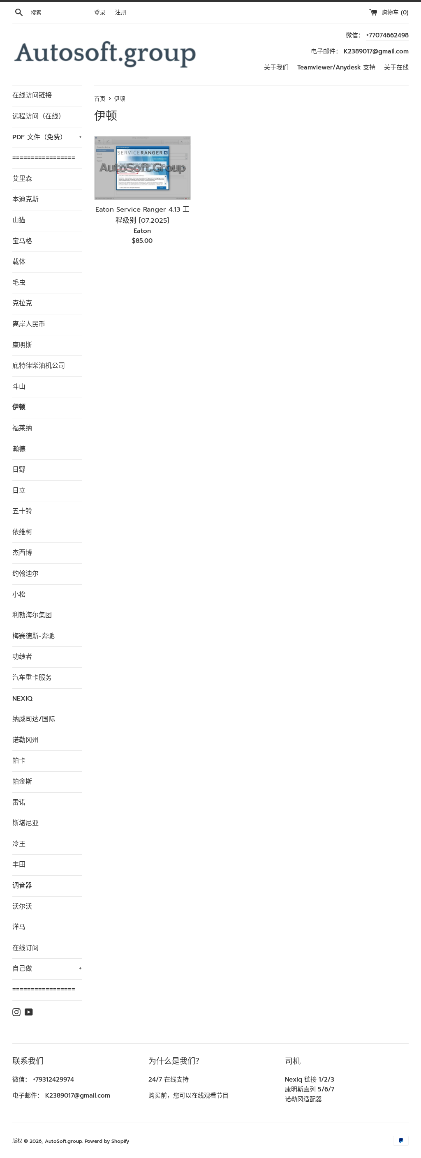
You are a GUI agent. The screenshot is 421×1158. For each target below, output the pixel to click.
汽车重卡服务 (32, 678)
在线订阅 (25, 948)
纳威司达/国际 (33, 719)
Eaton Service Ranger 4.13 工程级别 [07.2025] (142, 214)
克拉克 (22, 303)
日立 (18, 491)
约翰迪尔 (25, 574)
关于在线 (396, 67)
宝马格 (22, 241)
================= (43, 158)
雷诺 (18, 802)
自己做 (47, 968)
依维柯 (22, 532)
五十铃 (22, 511)
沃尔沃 (22, 906)
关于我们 (276, 67)
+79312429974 (53, 1079)
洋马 (18, 927)
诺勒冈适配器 (303, 1099)
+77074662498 (387, 35)
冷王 (18, 844)
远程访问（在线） (38, 116)
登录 (100, 12)
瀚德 (18, 449)
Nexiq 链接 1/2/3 (309, 1079)
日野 (18, 470)
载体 (18, 262)
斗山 (18, 387)
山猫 (18, 220)
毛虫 (18, 283)
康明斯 (22, 345)
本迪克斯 (25, 199)
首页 (100, 99)
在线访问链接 (32, 95)
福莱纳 (22, 428)
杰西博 (22, 553)
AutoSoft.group (63, 1141)
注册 (121, 12)
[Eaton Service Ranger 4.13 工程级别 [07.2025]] (142, 168)
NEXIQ (22, 699)
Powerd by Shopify (107, 1141)
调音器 (22, 885)
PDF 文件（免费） (47, 137)
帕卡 (18, 761)
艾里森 (22, 179)
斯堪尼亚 (25, 823)
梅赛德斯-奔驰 (33, 636)
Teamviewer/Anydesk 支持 (336, 67)
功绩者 (22, 657)
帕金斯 (22, 782)
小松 (18, 595)
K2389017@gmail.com (376, 51)
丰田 (18, 865)
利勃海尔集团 (32, 615)
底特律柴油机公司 (38, 366)
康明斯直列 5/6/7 (309, 1089)
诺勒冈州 (25, 740)
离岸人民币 (28, 324)
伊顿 (18, 407)
